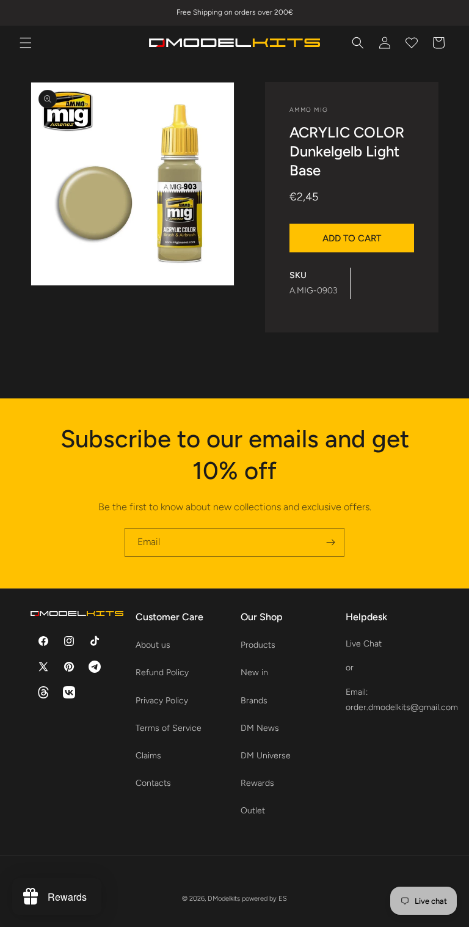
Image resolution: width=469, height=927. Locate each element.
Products (258, 645)
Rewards (257, 783)
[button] (25, 42)
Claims (148, 755)
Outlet (253, 810)
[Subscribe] (330, 542)
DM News (260, 728)
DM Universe (266, 755)
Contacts (153, 783)
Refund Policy (162, 672)
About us (153, 645)
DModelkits (224, 899)
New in (254, 672)
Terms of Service (169, 728)
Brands (254, 700)
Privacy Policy (162, 700)
